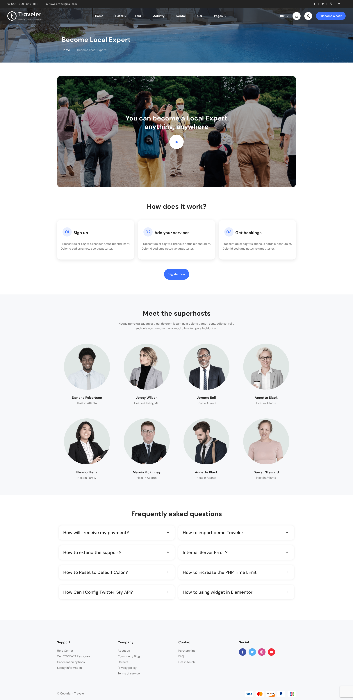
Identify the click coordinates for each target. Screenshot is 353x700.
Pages (218, 16)
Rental (181, 16)
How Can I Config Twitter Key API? (98, 592)
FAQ (181, 656)
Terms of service (129, 673)
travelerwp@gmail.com (63, 4)
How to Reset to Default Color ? (95, 572)
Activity (159, 16)
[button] (297, 16)
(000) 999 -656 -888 (24, 4)
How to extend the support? (92, 552)
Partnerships (186, 651)
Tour (138, 16)
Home (99, 16)
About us (124, 651)
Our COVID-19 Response (73, 656)
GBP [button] (282, 16)
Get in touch (186, 662)
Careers (123, 662)
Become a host (331, 16)
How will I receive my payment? (96, 532)
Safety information (69, 668)
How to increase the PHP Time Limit (220, 572)
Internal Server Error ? (205, 552)
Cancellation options (71, 662)
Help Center (65, 651)
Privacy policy (127, 668)
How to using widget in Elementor (217, 592)
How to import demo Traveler (213, 532)
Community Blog (129, 656)
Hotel (119, 16)
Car (199, 16)
